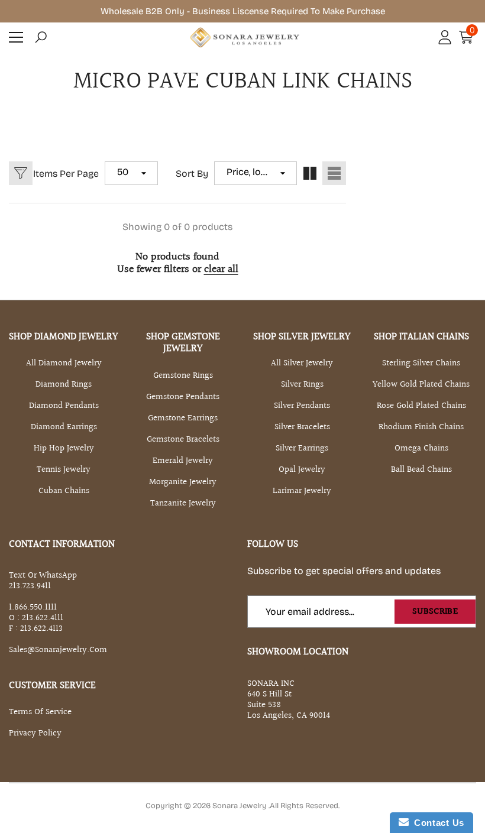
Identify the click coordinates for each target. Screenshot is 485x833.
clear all (221, 269)
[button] (41, 37)
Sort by (192, 173)
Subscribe (435, 611)
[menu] (16, 37)
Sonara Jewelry (240, 806)
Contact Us (436, 823)
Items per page (66, 173)
